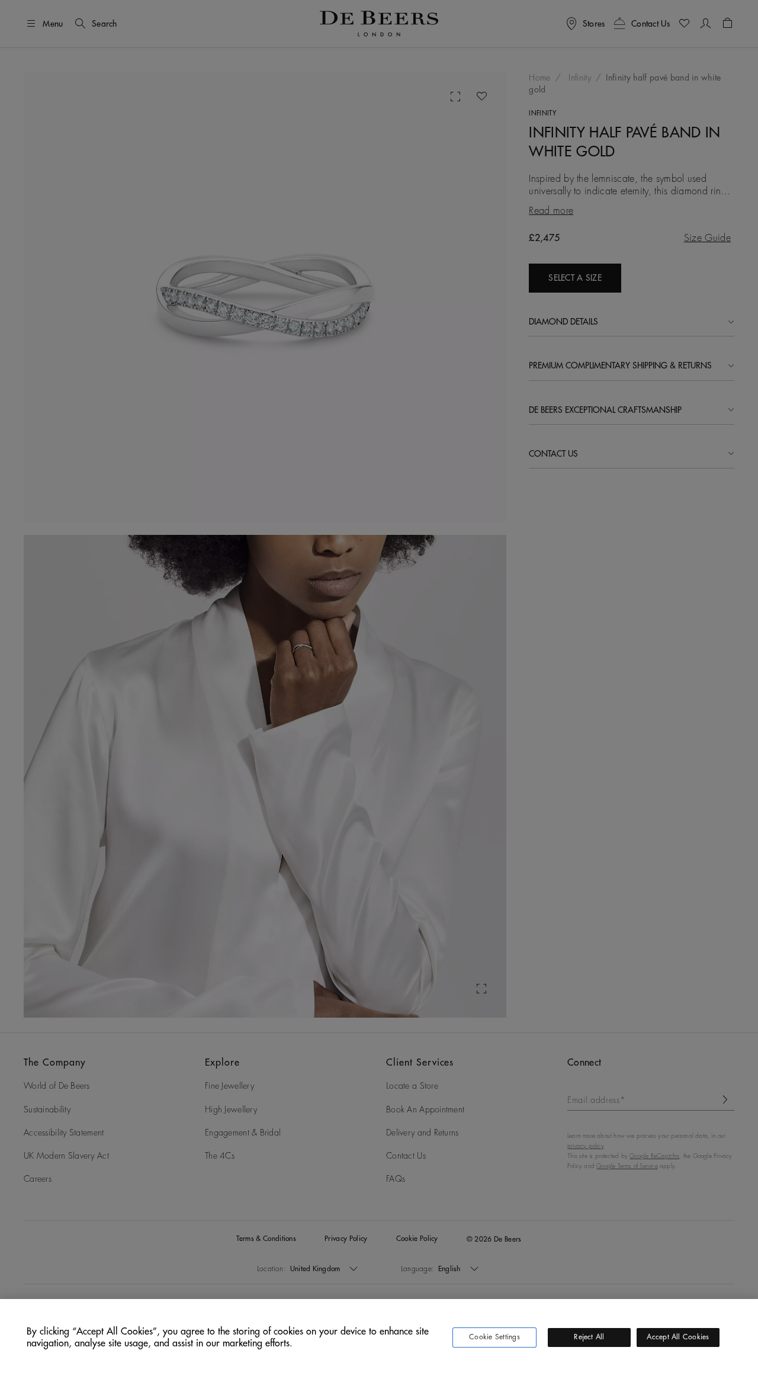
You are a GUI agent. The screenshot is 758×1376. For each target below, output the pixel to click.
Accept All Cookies (678, 1336)
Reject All (589, 1336)
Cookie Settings (494, 1336)
